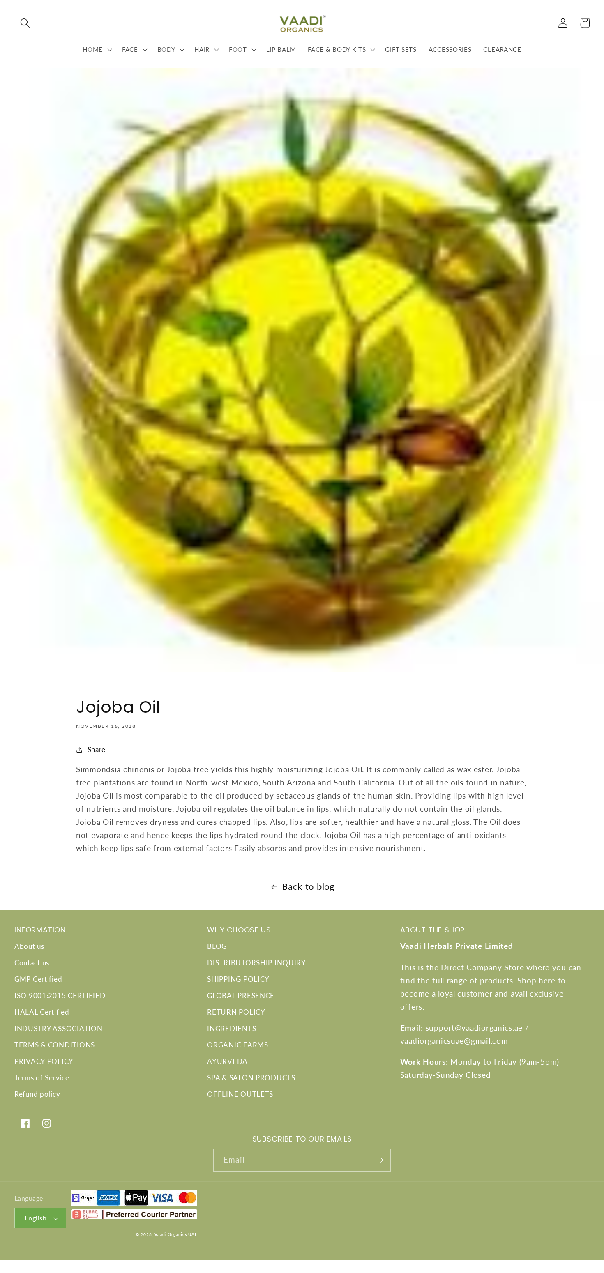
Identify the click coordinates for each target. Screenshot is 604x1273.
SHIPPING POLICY (238, 979)
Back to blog (308, 886)
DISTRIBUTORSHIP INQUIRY (256, 962)
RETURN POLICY (236, 1012)
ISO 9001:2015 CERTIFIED (60, 995)
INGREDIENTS (231, 1028)
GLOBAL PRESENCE (240, 995)
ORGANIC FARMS (237, 1044)
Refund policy (37, 1094)
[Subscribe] (379, 1160)
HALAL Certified (41, 1012)
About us (29, 946)
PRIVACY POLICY (44, 1061)
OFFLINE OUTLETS (240, 1094)
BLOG (217, 946)
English (35, 1218)
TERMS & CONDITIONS (54, 1044)
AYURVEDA (227, 1061)
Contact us (31, 962)
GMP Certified (38, 979)
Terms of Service (41, 1077)
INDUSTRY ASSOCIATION (58, 1028)
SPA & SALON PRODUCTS (251, 1077)
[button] (25, 23)
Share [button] (97, 749)
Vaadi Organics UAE (175, 1234)
